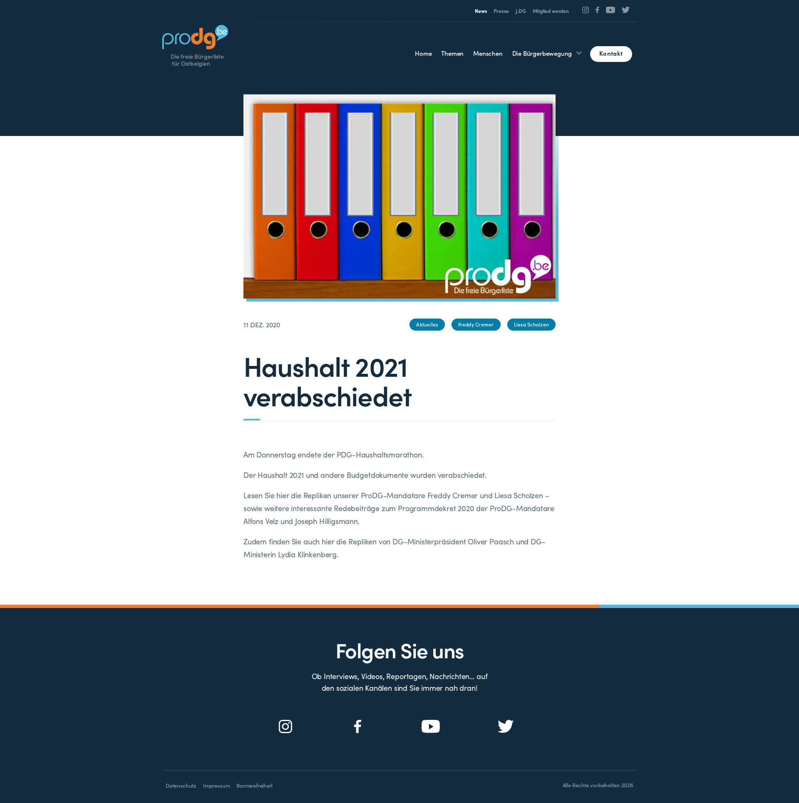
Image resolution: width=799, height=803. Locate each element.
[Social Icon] (585, 10)
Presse (501, 10)
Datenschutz (181, 785)
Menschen (488, 53)
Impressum (216, 785)
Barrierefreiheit (254, 785)
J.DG (521, 10)
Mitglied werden (551, 10)
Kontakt (611, 53)
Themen (452, 53)
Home (423, 53)
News (481, 10)
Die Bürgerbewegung (542, 53)
